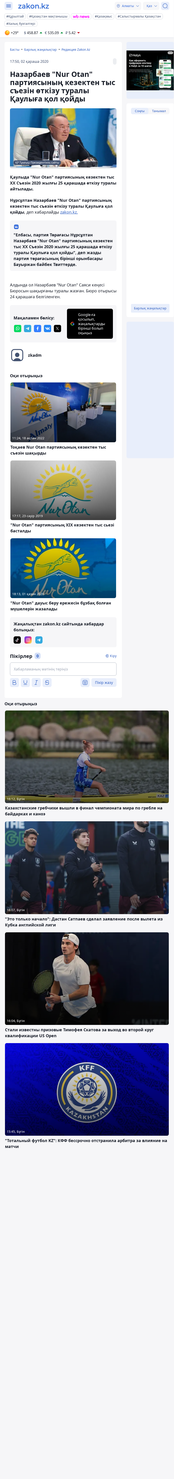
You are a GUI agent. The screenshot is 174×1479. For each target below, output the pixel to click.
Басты (14, 49)
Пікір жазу (104, 682)
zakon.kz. (69, 212)
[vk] (47, 328)
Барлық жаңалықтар (40, 49)
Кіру (113, 656)
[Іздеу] (165, 6)
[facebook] (37, 328)
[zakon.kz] (33, 6)
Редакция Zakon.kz (76, 49)
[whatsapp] (18, 328)
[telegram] (28, 328)
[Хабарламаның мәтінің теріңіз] (63, 669)
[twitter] (57, 328)
